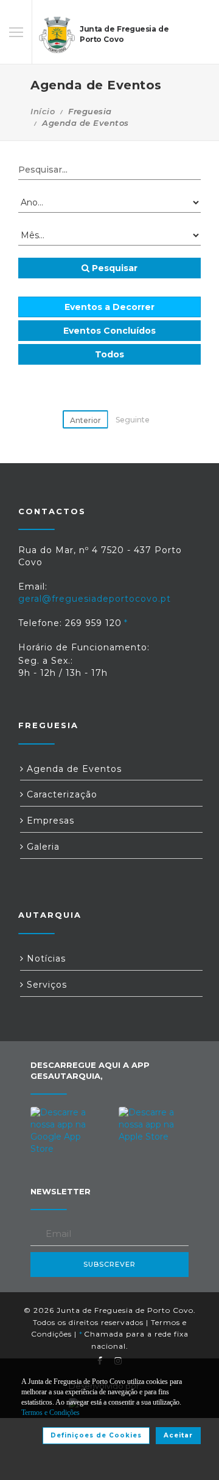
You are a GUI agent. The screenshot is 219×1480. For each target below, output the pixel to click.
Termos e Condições (50, 1412)
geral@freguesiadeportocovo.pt (94, 598)
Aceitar (178, 1435)
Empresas (49, 820)
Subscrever (109, 1264)
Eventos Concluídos (109, 330)
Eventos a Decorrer (109, 306)
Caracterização (60, 794)
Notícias (45, 958)
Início (42, 111)
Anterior (85, 420)
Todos (109, 354)
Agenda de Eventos (73, 768)
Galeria (42, 846)
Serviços (45, 984)
